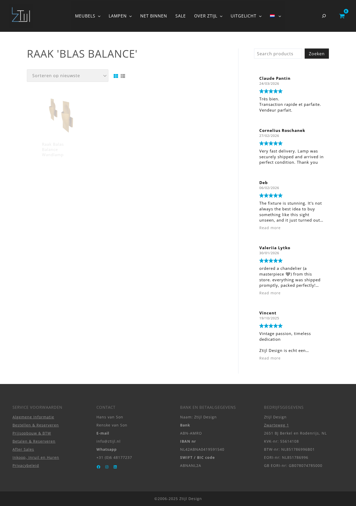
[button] (98, 16)
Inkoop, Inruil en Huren (36, 457)
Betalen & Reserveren (34, 441)
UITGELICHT (243, 16)
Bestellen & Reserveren (36, 425)
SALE (180, 16)
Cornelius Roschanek (282, 130)
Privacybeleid (26, 465)
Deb (263, 182)
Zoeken (317, 54)
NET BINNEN (153, 16)
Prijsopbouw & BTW (32, 433)
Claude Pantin (275, 78)
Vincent (268, 312)
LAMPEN (118, 16)
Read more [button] (270, 227)
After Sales (23, 449)
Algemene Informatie (33, 416)
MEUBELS (85, 16)
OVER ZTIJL (205, 16)
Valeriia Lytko (274, 247)
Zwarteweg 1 (276, 425)
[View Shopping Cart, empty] (342, 16)
